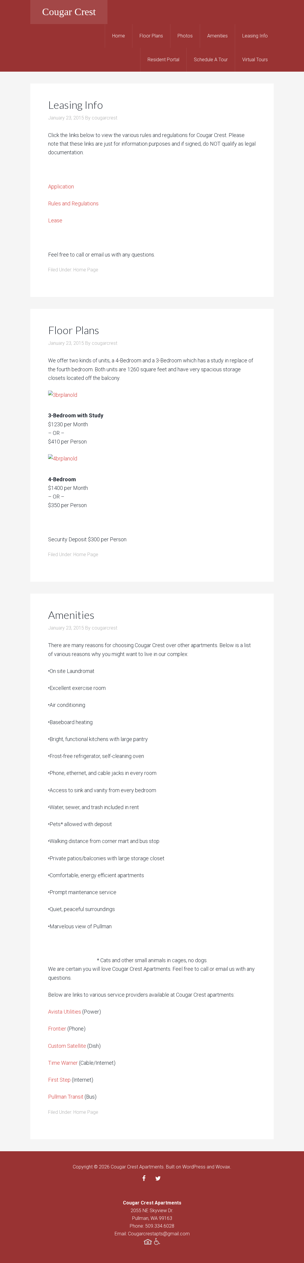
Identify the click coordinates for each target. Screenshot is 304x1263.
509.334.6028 (159, 1226)
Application (61, 186)
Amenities (71, 614)
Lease (55, 220)
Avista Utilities (65, 1012)
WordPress (193, 1167)
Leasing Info (75, 104)
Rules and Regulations (73, 203)
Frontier (57, 1029)
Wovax (223, 1167)
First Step (59, 1080)
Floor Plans (73, 329)
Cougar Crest (69, 11)
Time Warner (63, 1063)
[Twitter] (158, 1178)
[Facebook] (144, 1178)
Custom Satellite (67, 1046)
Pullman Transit (65, 1097)
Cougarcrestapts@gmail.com (159, 1234)
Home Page (85, 270)
